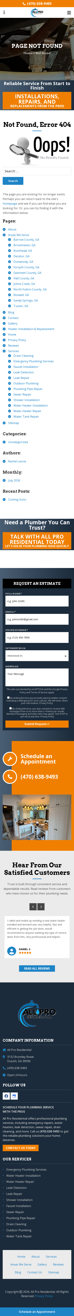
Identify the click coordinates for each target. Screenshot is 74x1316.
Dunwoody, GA (23, 262)
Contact (13, 318)
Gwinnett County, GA (27, 273)
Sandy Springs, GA (25, 300)
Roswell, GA (21, 295)
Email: (10, 611)
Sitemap (13, 423)
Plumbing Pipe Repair (28, 389)
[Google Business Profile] (14, 1096)
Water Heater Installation (30, 405)
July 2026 (14, 480)
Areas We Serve (18, 235)
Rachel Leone (17, 461)
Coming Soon (17, 499)
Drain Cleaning (23, 356)
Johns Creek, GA (24, 284)
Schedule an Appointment (38, 759)
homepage (10, 204)
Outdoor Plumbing (26, 383)
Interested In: (15, 648)
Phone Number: (16, 630)
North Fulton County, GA (30, 289)
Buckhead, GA (22, 251)
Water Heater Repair (27, 411)
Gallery (12, 323)
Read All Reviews (37, 968)
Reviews (13, 346)
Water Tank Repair (26, 417)
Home (12, 334)
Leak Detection (23, 372)
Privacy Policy (17, 340)
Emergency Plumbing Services (33, 361)
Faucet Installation (25, 367)
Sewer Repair (22, 394)
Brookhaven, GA (24, 245)
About (12, 229)
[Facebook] (6, 1096)
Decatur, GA (21, 256)
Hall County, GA (23, 278)
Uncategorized (18, 442)
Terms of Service (39, 692)
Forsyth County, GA (26, 267)
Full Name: (13, 593)
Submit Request (35, 724)
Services (13, 351)
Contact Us (34, 1272)
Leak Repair (21, 378)
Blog (11, 312)
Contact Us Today (21, 1148)
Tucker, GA (20, 306)
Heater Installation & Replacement (31, 329)
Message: (12, 666)
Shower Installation (26, 400)
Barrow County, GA (26, 240)
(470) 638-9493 (39, 3)
